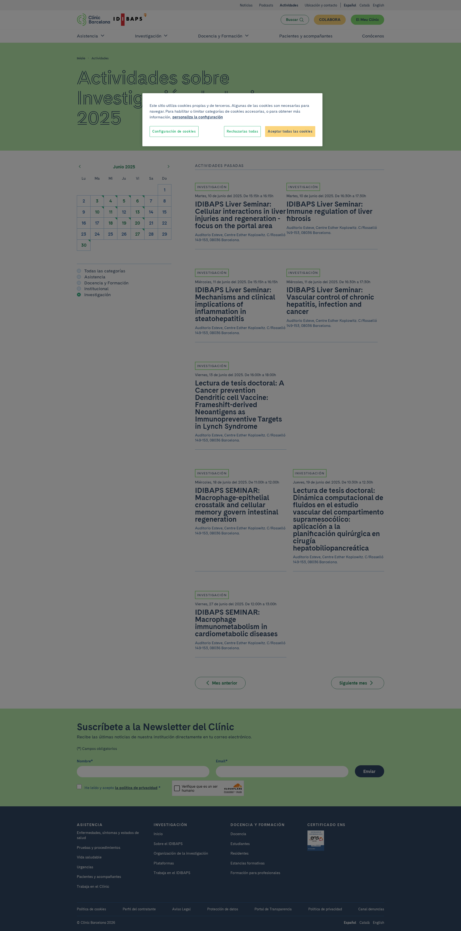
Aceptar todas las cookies (290, 131)
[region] (232, 120)
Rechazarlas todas (242, 131)
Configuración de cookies (174, 131)
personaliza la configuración (197, 117)
